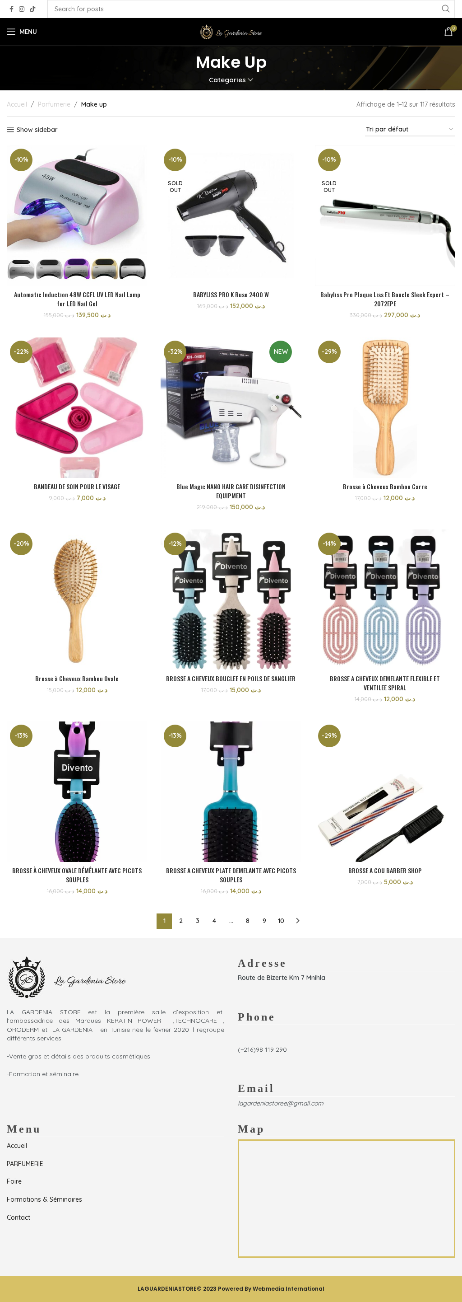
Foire (14, 1181)
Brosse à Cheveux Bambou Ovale (77, 678)
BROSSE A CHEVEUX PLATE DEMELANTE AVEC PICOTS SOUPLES (231, 875)
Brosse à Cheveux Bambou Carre (385, 486)
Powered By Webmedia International (271, 1289)
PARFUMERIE (25, 1164)
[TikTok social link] (32, 9)
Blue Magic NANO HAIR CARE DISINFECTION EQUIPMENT (231, 491)
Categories (227, 79)
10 (281, 921)
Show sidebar (37, 130)
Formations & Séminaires (44, 1199)
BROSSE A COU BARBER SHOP (385, 870)
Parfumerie (54, 104)
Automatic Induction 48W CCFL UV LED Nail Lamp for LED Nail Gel (77, 299)
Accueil (17, 104)
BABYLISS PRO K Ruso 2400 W (231, 294)
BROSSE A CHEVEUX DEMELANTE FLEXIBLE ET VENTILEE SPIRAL (385, 683)
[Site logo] (231, 31)
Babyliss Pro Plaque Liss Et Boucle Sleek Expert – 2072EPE (384, 299)
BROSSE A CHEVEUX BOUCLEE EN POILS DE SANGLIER (231, 678)
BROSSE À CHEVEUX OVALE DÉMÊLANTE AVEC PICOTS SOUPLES (77, 875)
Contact (18, 1217)
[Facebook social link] (11, 9)
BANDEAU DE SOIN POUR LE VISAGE (77, 486)
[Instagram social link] (21, 9)
